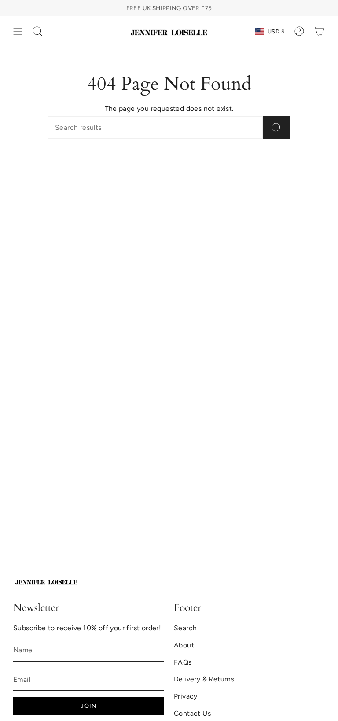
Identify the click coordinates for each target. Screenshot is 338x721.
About (184, 645)
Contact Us (192, 713)
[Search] (276, 127)
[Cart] (319, 31)
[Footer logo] (46, 581)
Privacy (186, 696)
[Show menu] (17, 31)
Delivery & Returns (204, 679)
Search (185, 628)
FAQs (183, 662)
